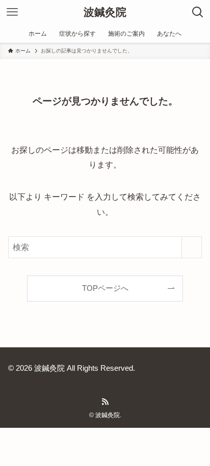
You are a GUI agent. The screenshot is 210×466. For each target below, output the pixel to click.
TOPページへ (105, 288)
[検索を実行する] (191, 247)
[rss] (105, 401)
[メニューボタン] (12, 12)
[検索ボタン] (198, 12)
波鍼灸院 (105, 12)
